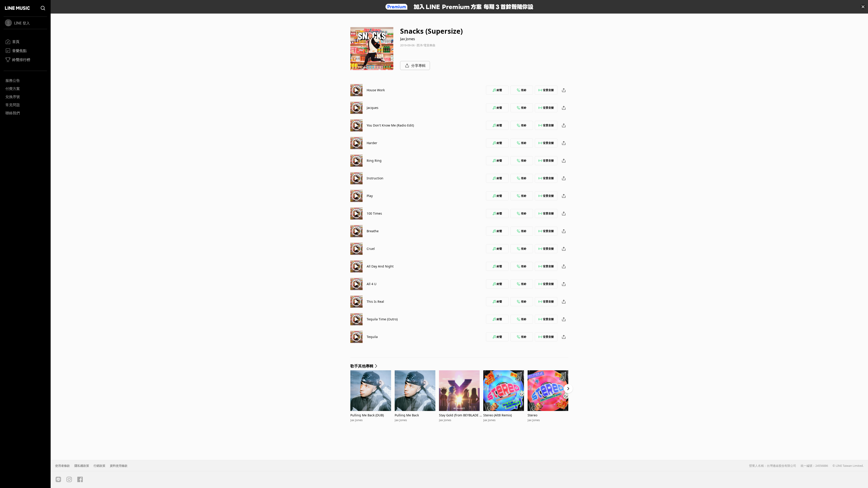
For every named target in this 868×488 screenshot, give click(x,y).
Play (370, 196)
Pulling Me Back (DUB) (367, 415)
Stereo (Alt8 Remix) (497, 415)
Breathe (373, 231)
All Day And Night (380, 266)
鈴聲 (499, 90)
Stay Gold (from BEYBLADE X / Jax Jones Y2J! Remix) (461, 415)
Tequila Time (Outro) (382, 319)
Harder (372, 143)
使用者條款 (62, 465)
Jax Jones (407, 38)
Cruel (371, 248)
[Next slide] (568, 388)
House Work (376, 90)
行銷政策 (99, 465)
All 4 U (371, 284)
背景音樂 (548, 90)
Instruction (375, 178)
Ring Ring (374, 160)
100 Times (374, 213)
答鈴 (523, 90)
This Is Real (375, 301)
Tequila (372, 337)
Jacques (372, 108)
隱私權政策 (81, 465)
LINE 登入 (22, 23)
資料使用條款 (118, 465)
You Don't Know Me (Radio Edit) (390, 125)
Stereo (532, 415)
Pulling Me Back (407, 415)
